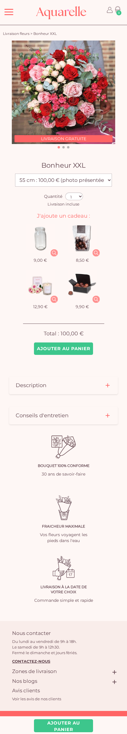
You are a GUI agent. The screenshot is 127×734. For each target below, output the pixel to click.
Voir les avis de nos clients (36, 698)
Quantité (53, 196)
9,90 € (82, 306)
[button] (59, 147)
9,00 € (40, 260)
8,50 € (82, 260)
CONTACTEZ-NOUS (31, 661)
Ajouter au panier (63, 348)
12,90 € (40, 306)
